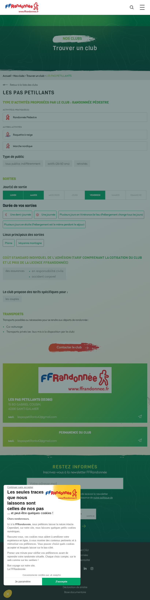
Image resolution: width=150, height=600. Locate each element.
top (143, 575)
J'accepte (61, 581)
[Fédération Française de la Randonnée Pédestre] (21, 7)
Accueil (7, 75)
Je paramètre (23, 581)
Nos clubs (18, 75)
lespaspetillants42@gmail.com (37, 417)
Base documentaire (75, 592)
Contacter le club (69, 347)
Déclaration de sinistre (75, 587)
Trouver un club (35, 75)
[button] (7, 593)
